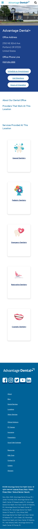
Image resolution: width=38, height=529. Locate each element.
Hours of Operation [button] (18, 85)
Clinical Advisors (13, 422)
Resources (11, 450)
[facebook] (5, 380)
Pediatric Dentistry (19, 200)
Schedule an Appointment (18, 71)
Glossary (10, 470)
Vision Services (12, 414)
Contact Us (11, 460)
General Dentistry (19, 158)
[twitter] (16, 380)
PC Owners (11, 427)
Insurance (11, 432)
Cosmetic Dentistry (19, 326)
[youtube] (22, 380)
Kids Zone (11, 455)
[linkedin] (28, 380)
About (10, 394)
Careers (10, 465)
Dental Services (13, 404)
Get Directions (18, 78)
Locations (11, 409)
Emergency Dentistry (19, 242)
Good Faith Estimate (14, 442)
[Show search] (35, 2)
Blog (9, 399)
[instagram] (11, 380)
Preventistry (12, 437)
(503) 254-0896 (9, 62)
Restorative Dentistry (19, 284)
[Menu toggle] (2, 2)
